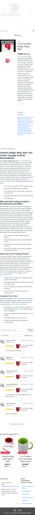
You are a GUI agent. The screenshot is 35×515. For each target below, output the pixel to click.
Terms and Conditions (28, 497)
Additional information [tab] (8, 149)
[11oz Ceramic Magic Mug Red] (18, 346)
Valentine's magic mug (23, 133)
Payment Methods (27, 503)
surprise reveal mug (26, 132)
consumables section (6, 274)
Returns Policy (26, 486)
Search (30, 330)
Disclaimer (25, 500)
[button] (17, 35)
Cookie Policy (26, 494)
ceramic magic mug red (23, 120)
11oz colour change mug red (26, 117)
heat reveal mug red (24, 124)
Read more (7, 468)
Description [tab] (4, 146)
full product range (18, 304)
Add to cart (23, 108)
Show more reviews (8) (16, 424)
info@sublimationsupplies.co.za (10, 486)
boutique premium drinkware (24, 118)
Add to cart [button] (25, 468)
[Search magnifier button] (33, 30)
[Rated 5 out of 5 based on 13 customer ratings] (25, 51)
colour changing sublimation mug (25, 120)
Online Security (26, 491)
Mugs (19, 41)
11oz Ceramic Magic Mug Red (27, 346)
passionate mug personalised (23, 128)
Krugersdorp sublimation (23, 126)
